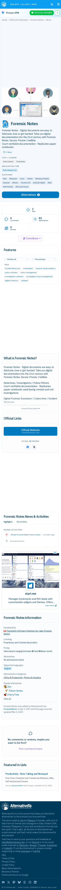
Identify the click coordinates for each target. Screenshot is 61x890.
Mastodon (24, 845)
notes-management (28, 272)
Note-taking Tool (9, 170)
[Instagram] (29, 882)
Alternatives (28, 194)
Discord (35, 842)
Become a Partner (10, 871)
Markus (31, 820)
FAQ (4, 855)
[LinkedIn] (35, 882)
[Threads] (24, 882)
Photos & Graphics (32, 677)
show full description (30, 408)
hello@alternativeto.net (13, 842)
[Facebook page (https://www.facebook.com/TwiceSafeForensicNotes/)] (27, 447)
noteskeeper (28, 268)
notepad (24, 280)
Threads (42, 845)
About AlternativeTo (11, 868)
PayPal (36, 851)
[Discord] (3, 882)
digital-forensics (11, 280)
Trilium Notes (15, 690)
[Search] (52, 4)
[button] (7, 152)
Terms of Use (8, 858)
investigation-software (14, 276)
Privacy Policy (8, 861)
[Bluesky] (19, 882)
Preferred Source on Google (15, 874)
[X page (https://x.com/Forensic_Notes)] (34, 447)
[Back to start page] (4, 4)
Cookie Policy (8, 864)
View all (7, 698)
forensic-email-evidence (45, 268)
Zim (9, 686)
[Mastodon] (13, 882)
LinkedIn (8, 848)
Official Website (30, 431)
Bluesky (33, 845)
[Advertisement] (30, 55)
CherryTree (13, 694)
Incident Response (12, 268)
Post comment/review (30, 748)
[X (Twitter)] (8, 882)
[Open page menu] (58, 4)
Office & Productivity (13, 677)
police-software (11, 272)
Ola (22, 820)
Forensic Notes (34, 535)
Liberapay (25, 851)
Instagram (52, 845)
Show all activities (17, 541)
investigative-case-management (39, 276)
